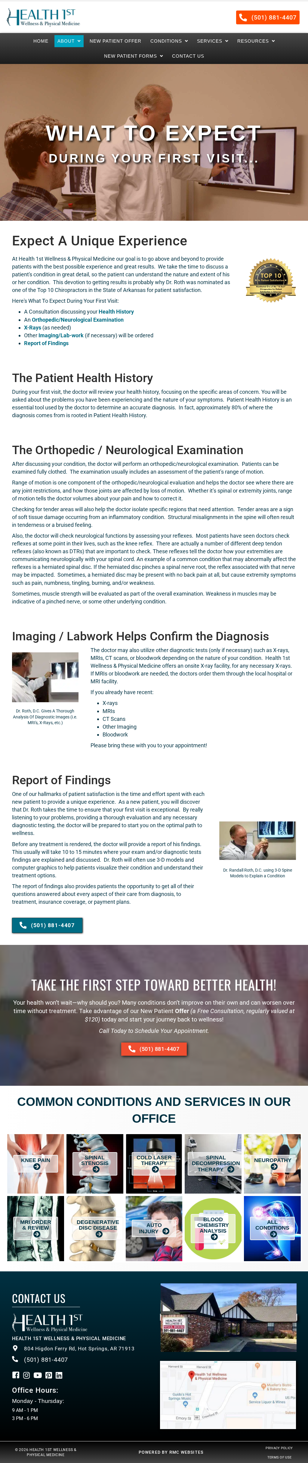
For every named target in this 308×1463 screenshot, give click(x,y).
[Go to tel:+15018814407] (80, 1348)
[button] (268, 17)
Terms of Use (279, 1457)
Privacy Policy (279, 1448)
